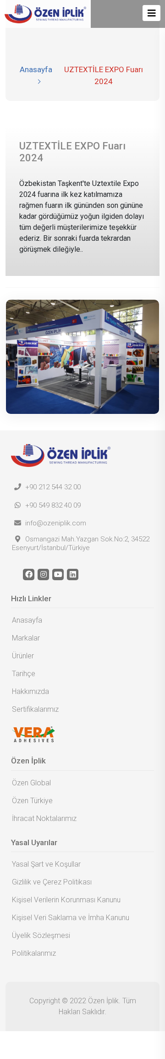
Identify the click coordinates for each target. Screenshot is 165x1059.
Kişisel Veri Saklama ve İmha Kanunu (70, 917)
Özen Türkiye (32, 800)
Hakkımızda (30, 691)
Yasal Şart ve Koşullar (46, 864)
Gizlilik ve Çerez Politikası (52, 882)
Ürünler (23, 655)
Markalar (26, 638)
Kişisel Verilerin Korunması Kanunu (66, 899)
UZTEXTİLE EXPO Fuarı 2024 (103, 75)
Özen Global (31, 782)
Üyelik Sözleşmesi (41, 935)
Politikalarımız (34, 953)
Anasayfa (36, 69)
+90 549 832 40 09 (52, 505)
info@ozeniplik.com (54, 523)
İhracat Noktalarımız (44, 818)
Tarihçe (23, 673)
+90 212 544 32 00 (52, 487)
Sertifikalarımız (35, 709)
